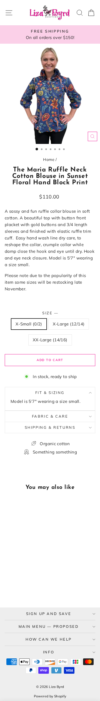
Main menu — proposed (49, 626)
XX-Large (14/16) (50, 339)
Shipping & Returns (50, 427)
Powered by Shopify (50, 696)
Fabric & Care (50, 416)
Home (48, 159)
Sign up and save (48, 613)
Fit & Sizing (50, 392)
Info (48, 652)
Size (50, 313)
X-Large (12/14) (69, 324)
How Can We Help (49, 639)
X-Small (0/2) (29, 324)
